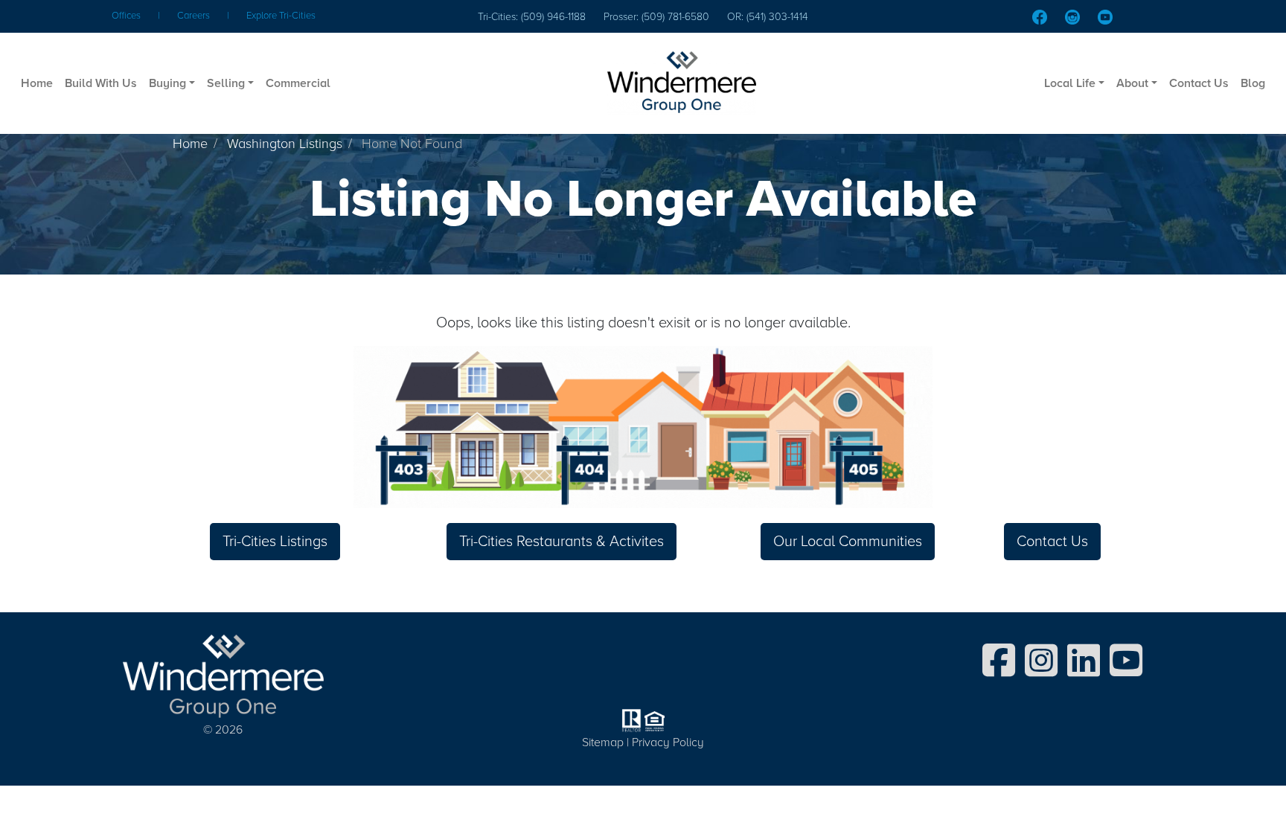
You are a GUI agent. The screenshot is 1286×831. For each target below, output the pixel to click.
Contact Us (1199, 83)
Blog (1253, 83)
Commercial (298, 83)
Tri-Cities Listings (275, 542)
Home (37, 83)
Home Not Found (412, 143)
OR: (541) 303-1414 (767, 16)
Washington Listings (284, 143)
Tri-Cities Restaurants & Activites (561, 542)
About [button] (1132, 83)
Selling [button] (226, 83)
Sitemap (603, 742)
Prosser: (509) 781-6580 (656, 16)
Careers (193, 16)
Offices (126, 16)
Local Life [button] (1069, 83)
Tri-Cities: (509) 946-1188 (532, 16)
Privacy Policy (668, 742)
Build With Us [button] (101, 83)
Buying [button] (167, 83)
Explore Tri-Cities (281, 16)
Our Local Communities (847, 542)
